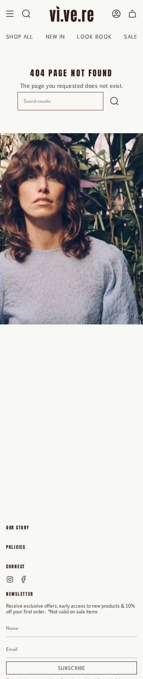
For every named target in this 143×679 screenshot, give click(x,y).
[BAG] (132, 13)
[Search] (114, 101)
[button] (26, 13)
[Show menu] (10, 13)
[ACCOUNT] (116, 13)
